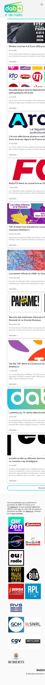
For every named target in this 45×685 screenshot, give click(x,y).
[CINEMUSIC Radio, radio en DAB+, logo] (16, 541)
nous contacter (17, 513)
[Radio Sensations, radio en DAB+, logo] (16, 591)
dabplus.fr (14, 507)
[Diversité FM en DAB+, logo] (33, 541)
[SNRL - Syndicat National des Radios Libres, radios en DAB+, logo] (33, 624)
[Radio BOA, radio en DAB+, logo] (33, 574)
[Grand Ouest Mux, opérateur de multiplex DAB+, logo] (16, 624)
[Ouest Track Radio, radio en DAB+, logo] (16, 574)
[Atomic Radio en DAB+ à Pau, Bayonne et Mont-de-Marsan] (33, 524)
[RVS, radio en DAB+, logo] (16, 608)
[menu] (42, 4)
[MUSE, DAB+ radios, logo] (33, 641)
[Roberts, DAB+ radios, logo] (16, 658)
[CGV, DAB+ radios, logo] (16, 641)
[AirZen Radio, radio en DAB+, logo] (16, 524)
